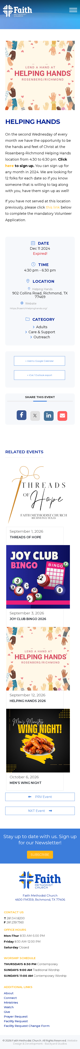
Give (7, 1012)
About (8, 993)
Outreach (42, 337)
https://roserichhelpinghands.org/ (28, 308)
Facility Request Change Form (27, 1026)
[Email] (62, 416)
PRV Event (43, 797)
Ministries (11, 1002)
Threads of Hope (25, 537)
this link (53, 207)
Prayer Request (16, 1016)
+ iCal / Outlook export (39, 375)
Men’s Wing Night (26, 783)
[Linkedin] (49, 416)
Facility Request (16, 1021)
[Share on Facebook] (21, 415)
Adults (41, 327)
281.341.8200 (16, 918)
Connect (10, 998)
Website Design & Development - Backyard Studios (45, 1042)
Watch (9, 1007)
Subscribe (40, 855)
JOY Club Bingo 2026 (28, 619)
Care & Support (42, 332)
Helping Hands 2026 (28, 701)
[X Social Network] (35, 416)
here (9, 166)
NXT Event (36, 811)
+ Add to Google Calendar (39, 360)
